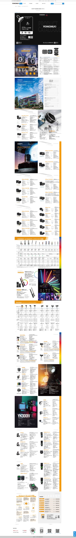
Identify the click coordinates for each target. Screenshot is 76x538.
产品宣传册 (19, 6)
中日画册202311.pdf (17, 12)
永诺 (15, 6)
